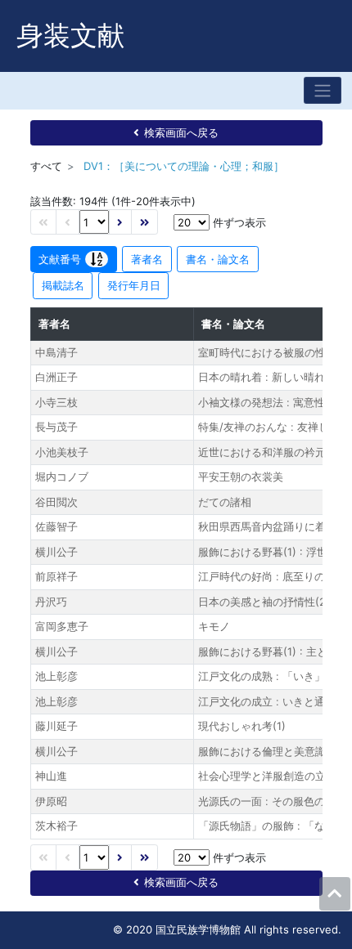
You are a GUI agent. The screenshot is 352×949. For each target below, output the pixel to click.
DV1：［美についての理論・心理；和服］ (183, 165)
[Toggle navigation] (322, 90)
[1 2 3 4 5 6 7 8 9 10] (94, 222)
